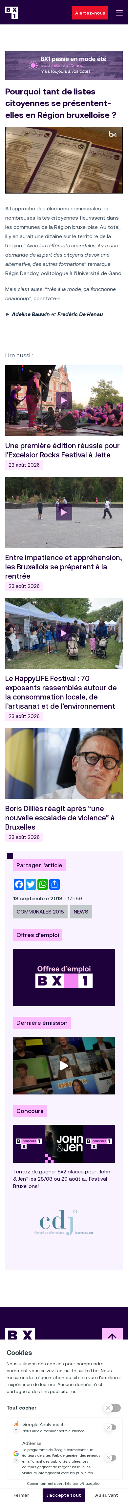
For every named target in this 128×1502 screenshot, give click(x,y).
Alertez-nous (90, 13)
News (81, 911)
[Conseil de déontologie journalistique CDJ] (64, 1222)
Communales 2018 (40, 911)
